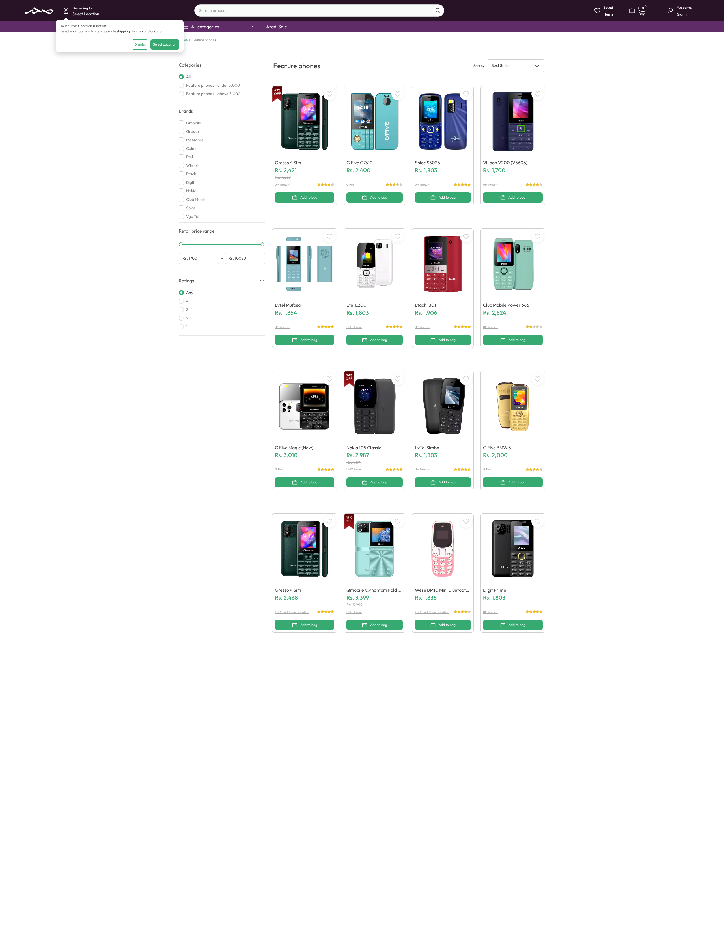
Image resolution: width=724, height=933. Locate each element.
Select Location (164, 44)
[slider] (181, 244)
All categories (205, 26)
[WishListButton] (329, 94)
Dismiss (140, 44)
